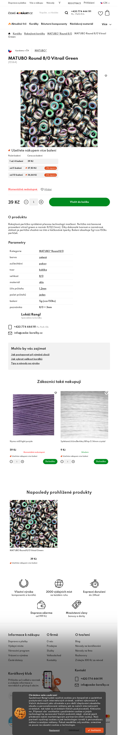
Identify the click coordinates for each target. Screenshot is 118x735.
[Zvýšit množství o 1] (41, 202)
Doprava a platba (17, 3)
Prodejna (52, 646)
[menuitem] (17, 24)
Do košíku (83, 202)
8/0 (41, 276)
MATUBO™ (41, 50)
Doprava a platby (18, 641)
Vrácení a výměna (18, 656)
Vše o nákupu (36, 3)
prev (10, 437)
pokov (42, 264)
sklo (41, 282)
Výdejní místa (15, 646)
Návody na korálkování (88, 646)
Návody (50, 3)
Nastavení (54, 730)
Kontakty (52, 660)
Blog (77, 641)
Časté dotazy (15, 660)
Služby (50, 651)
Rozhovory (81, 656)
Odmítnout (74, 730)
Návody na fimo (83, 651)
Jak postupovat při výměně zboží (30, 355)
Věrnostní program (18, 651)
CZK (105, 3)
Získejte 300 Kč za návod (89, 660)
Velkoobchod (54, 656)
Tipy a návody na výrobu (25, 363)
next (107, 437)
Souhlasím (96, 730)
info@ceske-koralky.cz (28, 333)
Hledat (66, 12)
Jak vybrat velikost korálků (26, 359)
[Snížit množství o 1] (26, 202)
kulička (43, 270)
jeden (42, 295)
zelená (43, 257)
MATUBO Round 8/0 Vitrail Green (26, 550)
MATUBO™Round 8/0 (51, 251)
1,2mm (42, 289)
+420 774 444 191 (81, 11)
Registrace (74, 3)
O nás (50, 641)
